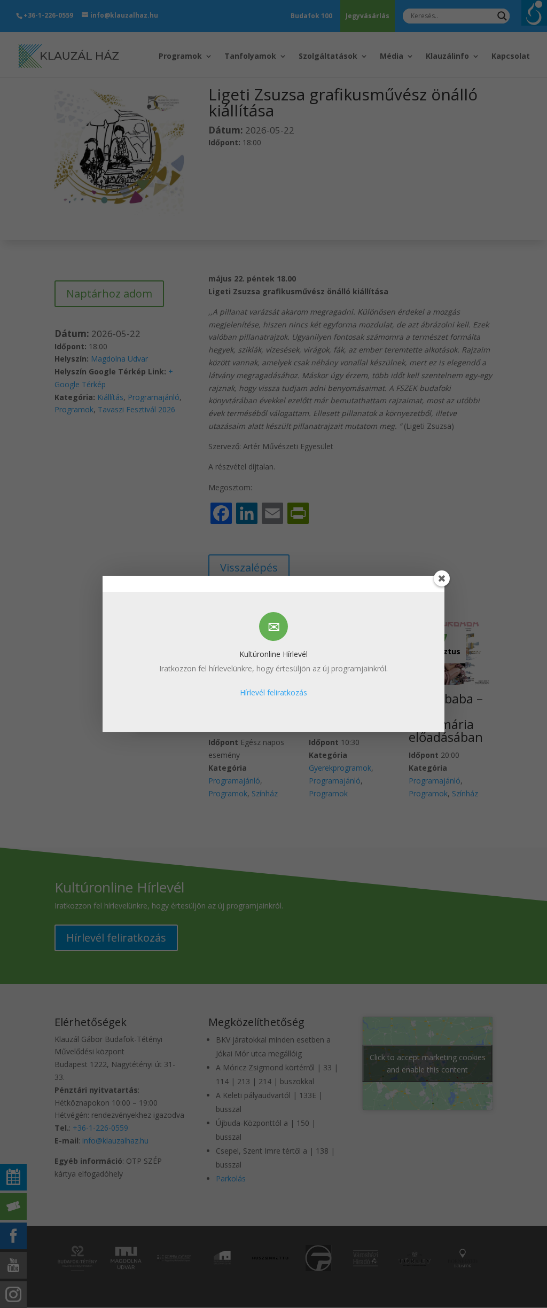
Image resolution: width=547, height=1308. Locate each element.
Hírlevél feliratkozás (273, 692)
